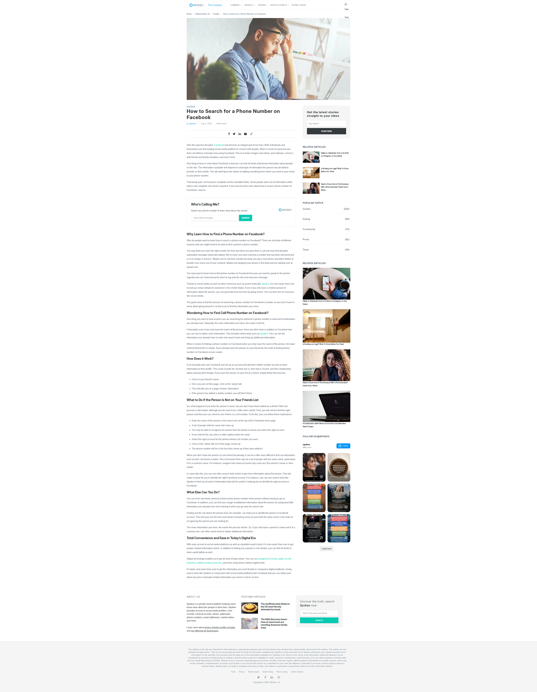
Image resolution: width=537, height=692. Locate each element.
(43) (347, 249)
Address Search (297, 672)
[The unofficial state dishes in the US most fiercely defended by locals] (249, 608)
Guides (216, 14)
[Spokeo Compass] (214, 5)
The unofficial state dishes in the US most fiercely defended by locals (275, 606)
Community (309, 229)
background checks (267, 559)
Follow (345, 446)
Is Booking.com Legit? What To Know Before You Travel (323, 344)
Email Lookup (268, 672)
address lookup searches (209, 563)
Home (189, 14)
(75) (347, 229)
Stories (262, 5)
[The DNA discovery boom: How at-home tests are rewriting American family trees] (249, 623)
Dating (306, 219)
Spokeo (192, 123)
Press (306, 239)
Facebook (219, 145)
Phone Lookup (299, 5)
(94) (347, 219)
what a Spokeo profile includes (220, 627)
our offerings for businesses (204, 631)
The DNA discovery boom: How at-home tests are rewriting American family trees (274, 623)
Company (235, 5)
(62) (347, 239)
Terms (233, 672)
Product (249, 5)
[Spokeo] (197, 5)
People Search (253, 672)
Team (306, 249)
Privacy (242, 672)
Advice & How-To (278, 5)
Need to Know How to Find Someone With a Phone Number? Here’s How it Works (334, 187)
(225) (346, 209)
